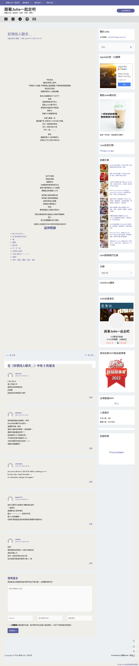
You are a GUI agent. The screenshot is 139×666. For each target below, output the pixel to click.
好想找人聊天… (17, 251)
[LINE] (27, 19)
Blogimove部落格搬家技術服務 (128, 665)
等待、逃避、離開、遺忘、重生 (23, 260)
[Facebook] (6, 19)
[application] (30, 2)
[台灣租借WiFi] (117, 404)
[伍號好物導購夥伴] (116, 452)
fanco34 (18, 374)
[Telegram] (20, 19)
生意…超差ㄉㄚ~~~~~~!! (20, 254)
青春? (14, 257)
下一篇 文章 (90, 355)
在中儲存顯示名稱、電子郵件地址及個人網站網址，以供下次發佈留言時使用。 (41, 625)
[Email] (34, 19)
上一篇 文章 (10, 355)
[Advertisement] (50, 59)
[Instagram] (13, 19)
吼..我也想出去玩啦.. (19, 236)
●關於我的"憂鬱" (13, 38)
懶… (13, 239)
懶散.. (14, 242)
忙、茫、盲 (16, 248)
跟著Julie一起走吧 (20, 9)
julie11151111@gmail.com (117, 37)
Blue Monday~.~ (18, 233)
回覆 (90, 397)
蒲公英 (14, 245)
